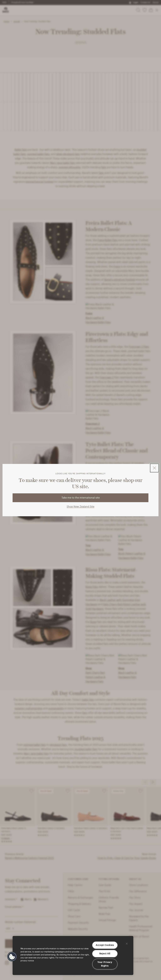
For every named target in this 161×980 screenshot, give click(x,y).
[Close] (126, 943)
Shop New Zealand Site (80, 506)
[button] (12, 957)
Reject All (104, 953)
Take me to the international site (80, 497)
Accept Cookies (105, 945)
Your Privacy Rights (104, 964)
